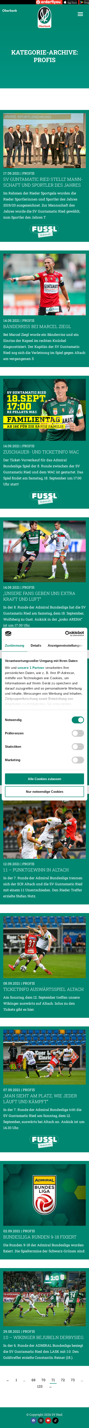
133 (40, 1386)
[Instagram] (41, 1420)
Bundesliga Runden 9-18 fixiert (39, 1237)
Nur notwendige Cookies (44, 791)
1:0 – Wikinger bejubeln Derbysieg (43, 1337)
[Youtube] (48, 1420)
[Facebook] (33, 1420)
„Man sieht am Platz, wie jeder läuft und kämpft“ (40, 1098)
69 (33, 1380)
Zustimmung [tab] (14, 645)
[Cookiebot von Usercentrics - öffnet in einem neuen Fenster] (65, 634)
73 (73, 1380)
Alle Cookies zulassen (44, 779)
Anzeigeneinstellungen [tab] (65, 645)
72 (63, 1380)
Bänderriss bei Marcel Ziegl (37, 326)
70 (43, 1380)
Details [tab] (36, 645)
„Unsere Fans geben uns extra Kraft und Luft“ (39, 596)
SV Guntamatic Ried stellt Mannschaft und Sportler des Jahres (43, 182)
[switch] (78, 733)
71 (53, 1380)
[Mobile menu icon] (80, 14)
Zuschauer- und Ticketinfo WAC (41, 452)
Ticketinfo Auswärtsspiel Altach (43, 989)
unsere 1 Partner (30, 667)
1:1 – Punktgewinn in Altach (36, 870)
